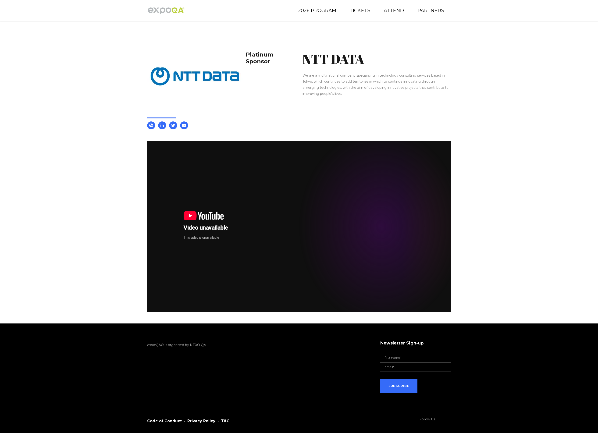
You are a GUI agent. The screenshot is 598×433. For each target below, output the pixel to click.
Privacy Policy (201, 421)
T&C (225, 421)
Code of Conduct (164, 421)
